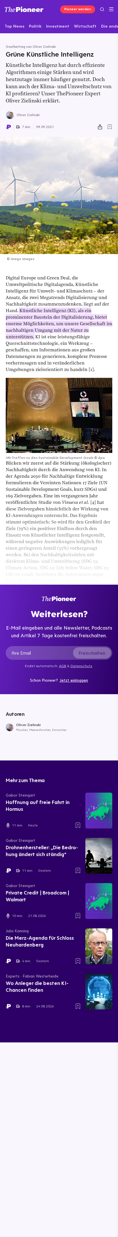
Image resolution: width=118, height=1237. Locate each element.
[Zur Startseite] (24, 9)
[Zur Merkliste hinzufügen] (109, 127)
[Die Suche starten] (102, 9)
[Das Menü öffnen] (111, 9)
